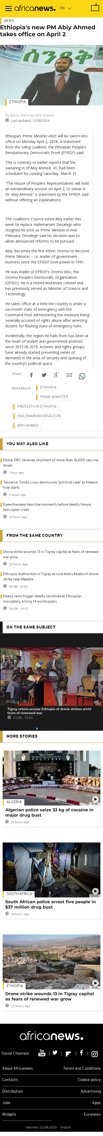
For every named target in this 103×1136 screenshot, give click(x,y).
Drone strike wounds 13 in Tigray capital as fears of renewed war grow (49, 996)
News (9, 21)
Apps (96, 1103)
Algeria (14, 802)
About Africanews (17, 1069)
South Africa (19, 894)
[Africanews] (35, 9)
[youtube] (42, 1053)
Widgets (9, 1115)
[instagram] (94, 1053)
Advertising (91, 1092)
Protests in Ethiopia (37, 407)
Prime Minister (54, 397)
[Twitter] (56, 1053)
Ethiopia (17, 102)
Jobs (6, 1103)
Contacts (10, 1080)
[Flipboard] (69, 1053)
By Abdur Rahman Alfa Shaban (29, 116)
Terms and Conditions (82, 1069)
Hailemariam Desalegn (39, 416)
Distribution (12, 1092)
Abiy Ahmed (27, 426)
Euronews (92, 1115)
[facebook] (82, 1053)
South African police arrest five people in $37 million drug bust (50, 904)
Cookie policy (89, 1080)
